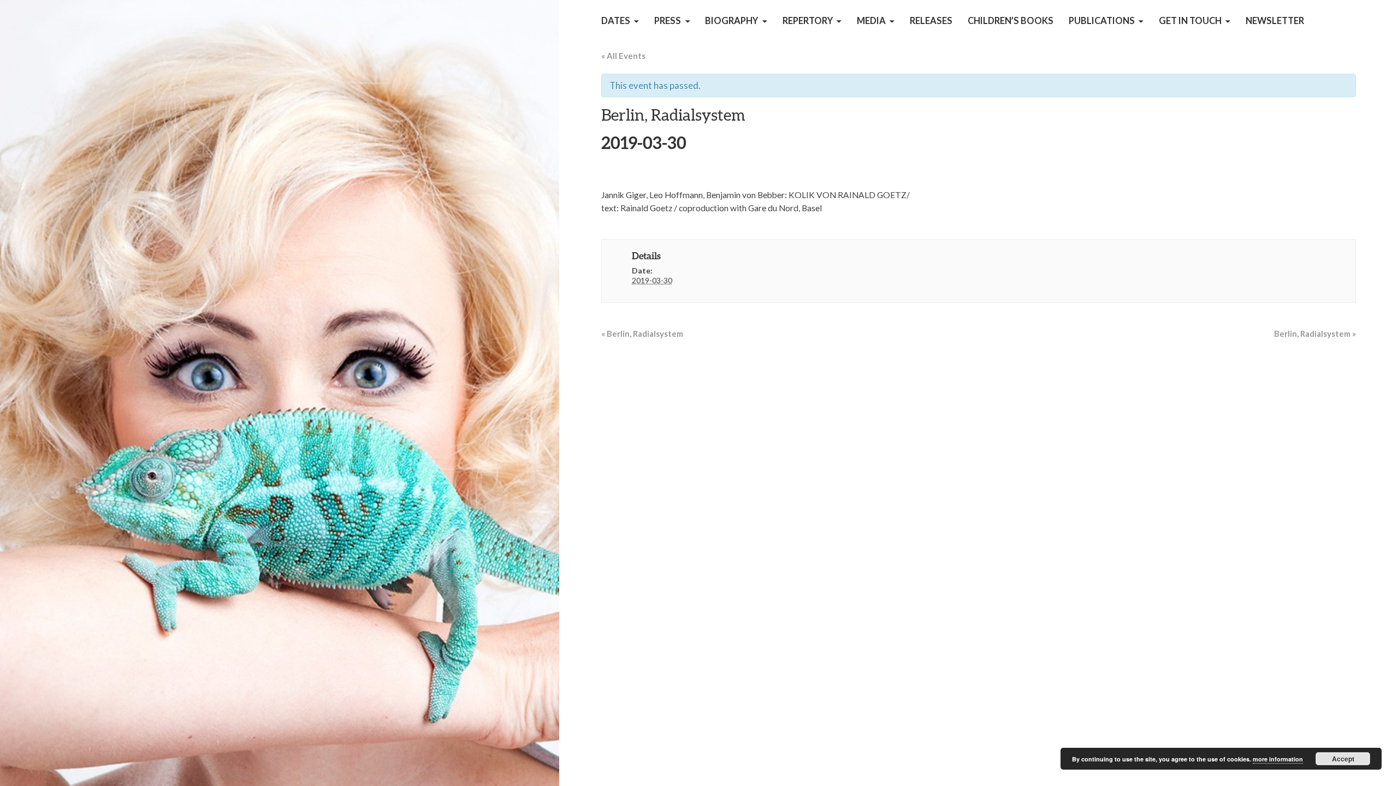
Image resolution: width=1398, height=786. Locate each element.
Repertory (808, 20)
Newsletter (1275, 20)
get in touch (1190, 20)
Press (667, 20)
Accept (1343, 759)
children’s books (1010, 20)
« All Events (623, 56)
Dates (615, 20)
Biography (731, 20)
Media (871, 20)
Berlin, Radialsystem (642, 333)
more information (1278, 759)
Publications (1102, 20)
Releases (931, 20)
